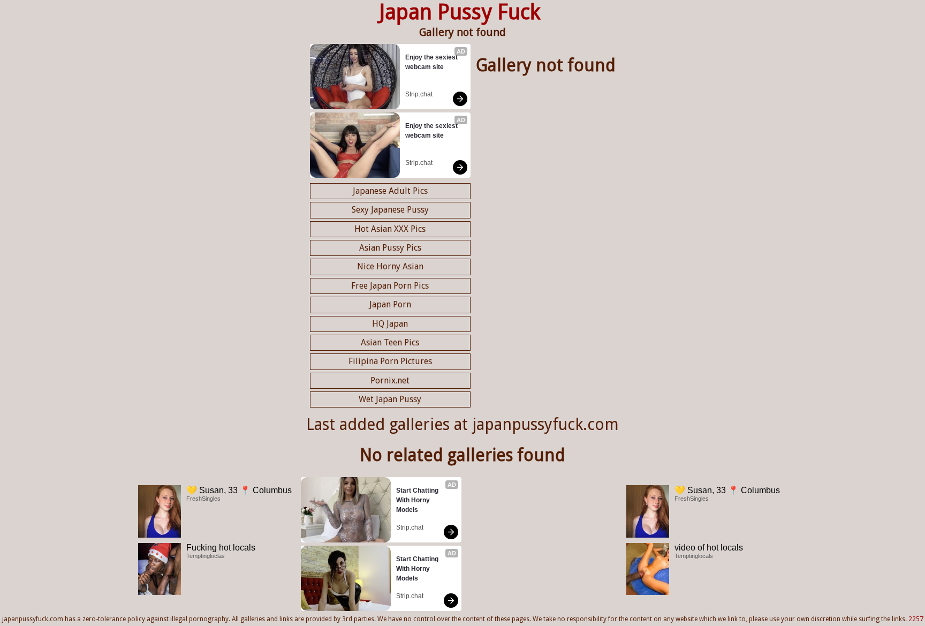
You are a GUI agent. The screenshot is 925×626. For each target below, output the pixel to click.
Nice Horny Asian (390, 266)
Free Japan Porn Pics (390, 286)
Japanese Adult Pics (390, 191)
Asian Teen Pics (390, 342)
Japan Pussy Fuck (460, 12)
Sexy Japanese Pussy (390, 210)
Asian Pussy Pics (390, 248)
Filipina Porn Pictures (390, 361)
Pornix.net (390, 380)
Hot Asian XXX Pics (390, 229)
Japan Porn (390, 304)
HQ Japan (390, 324)
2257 (915, 619)
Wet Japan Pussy (390, 399)
